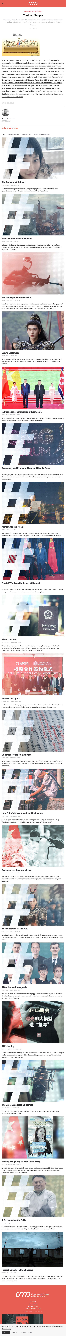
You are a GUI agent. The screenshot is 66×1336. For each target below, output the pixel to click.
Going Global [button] (26, 134)
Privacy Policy (6, 1329)
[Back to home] (33, 3)
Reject (15, 1332)
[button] (2, 3)
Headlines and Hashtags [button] (42, 134)
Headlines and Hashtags (33, 11)
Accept (6, 1332)
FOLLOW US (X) (33, 1306)
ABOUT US (33, 1301)
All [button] (4, 134)
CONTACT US (33, 1304)
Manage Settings (27, 1332)
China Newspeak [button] (13, 134)
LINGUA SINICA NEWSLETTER (33, 1312)
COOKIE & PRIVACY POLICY (33, 1308)
